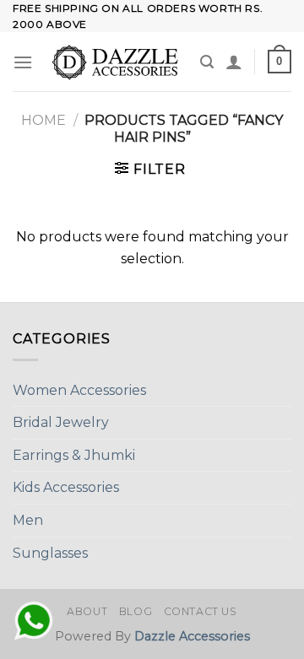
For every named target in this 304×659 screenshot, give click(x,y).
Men (28, 520)
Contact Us (200, 611)
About (87, 611)
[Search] (207, 62)
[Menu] (23, 62)
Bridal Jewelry (61, 422)
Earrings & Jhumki (74, 455)
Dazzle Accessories (192, 636)
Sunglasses (50, 553)
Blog (135, 611)
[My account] (233, 61)
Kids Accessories (66, 487)
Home (43, 120)
